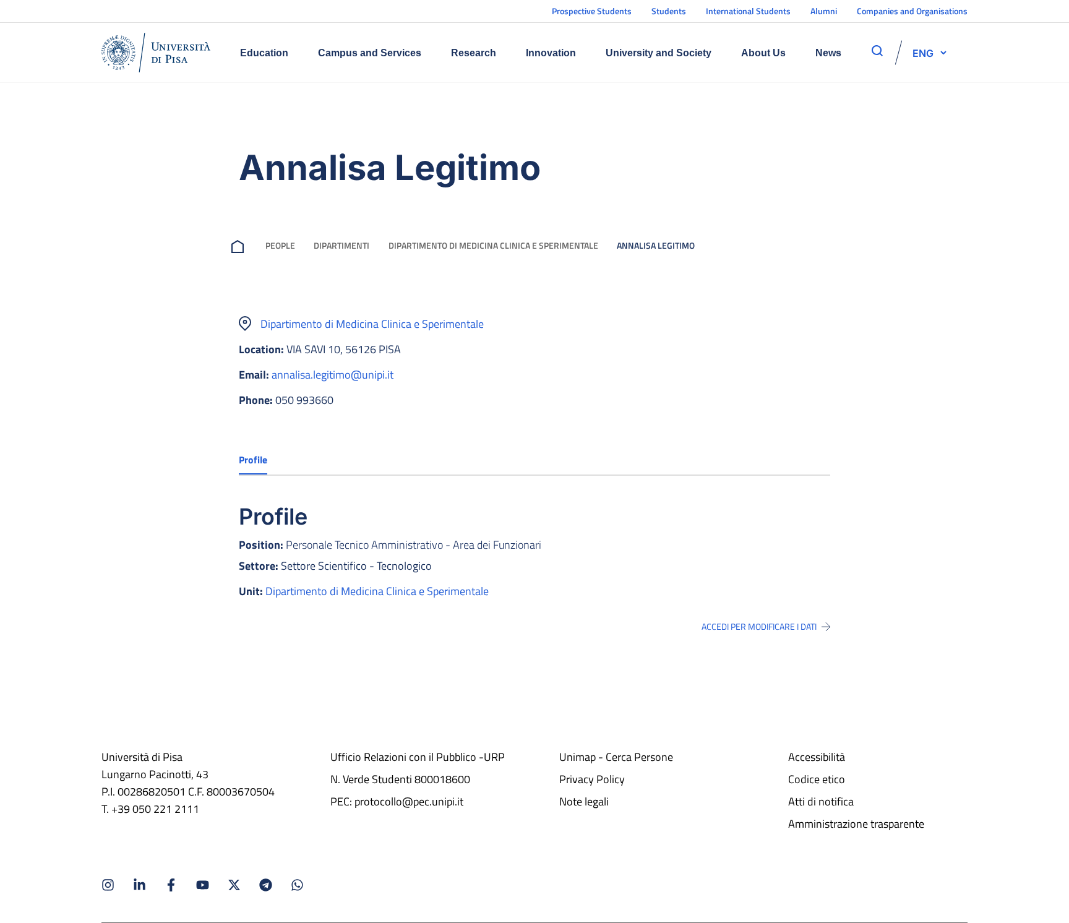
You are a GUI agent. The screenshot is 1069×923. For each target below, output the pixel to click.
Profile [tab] (253, 459)
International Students (748, 10)
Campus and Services (369, 53)
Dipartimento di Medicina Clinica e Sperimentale (493, 245)
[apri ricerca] (877, 50)
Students (668, 10)
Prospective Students (592, 10)
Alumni (823, 10)
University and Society (658, 53)
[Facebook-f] (171, 884)
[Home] (155, 52)
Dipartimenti (341, 245)
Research (473, 53)
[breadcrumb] (240, 245)
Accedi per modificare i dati (759, 626)
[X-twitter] (234, 884)
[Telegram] (265, 884)
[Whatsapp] (297, 884)
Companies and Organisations (912, 10)
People (280, 245)
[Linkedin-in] (139, 884)
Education (264, 53)
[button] (923, 52)
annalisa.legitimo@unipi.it (332, 374)
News (828, 53)
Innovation (551, 53)
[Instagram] (107, 884)
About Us (763, 53)
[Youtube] (202, 884)
